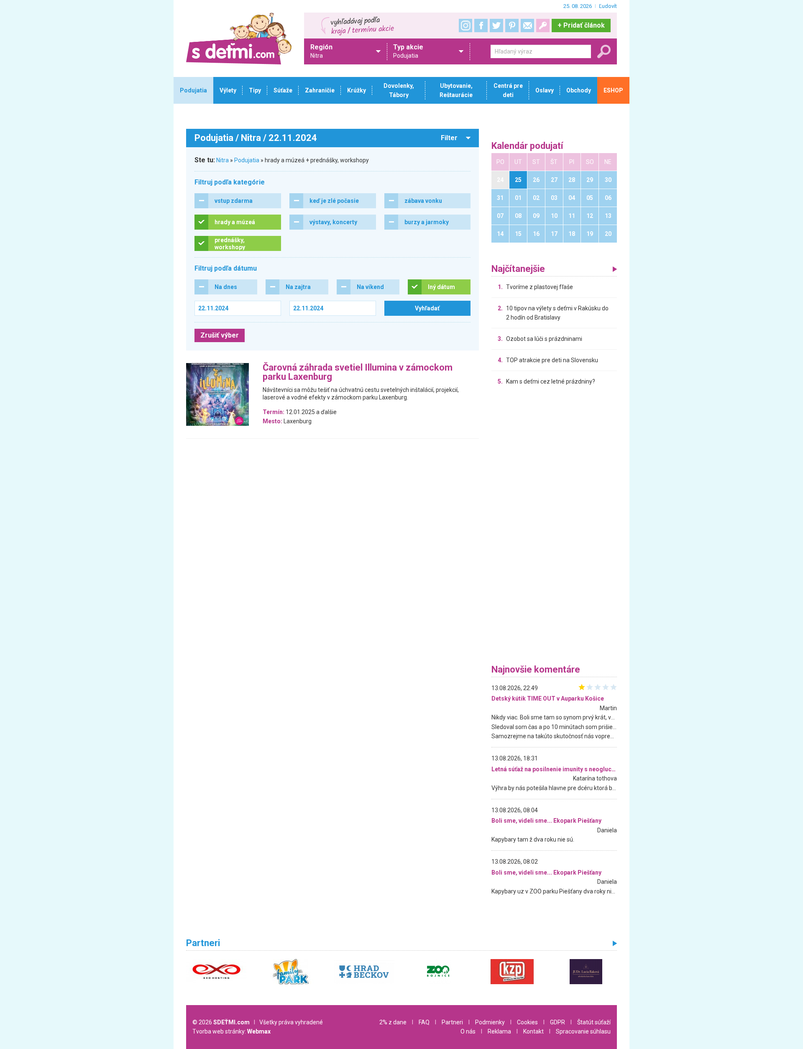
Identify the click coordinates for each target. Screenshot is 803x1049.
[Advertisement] (554, 527)
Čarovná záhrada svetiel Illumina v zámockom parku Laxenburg (358, 372)
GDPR (557, 1022)
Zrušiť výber (219, 335)
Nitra (222, 160)
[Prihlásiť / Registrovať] (543, 25)
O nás (468, 1031)
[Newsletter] (527, 25)
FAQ (424, 1022)
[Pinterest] (512, 25)
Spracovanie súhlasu (583, 1031)
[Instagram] (465, 25)
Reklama (499, 1031)
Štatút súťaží (594, 1022)
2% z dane (393, 1022)
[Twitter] (496, 25)
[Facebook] (481, 25)
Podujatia (246, 160)
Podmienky (490, 1022)
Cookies (527, 1022)
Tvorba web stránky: (231, 1031)
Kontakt (533, 1031)
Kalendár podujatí (527, 146)
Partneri (452, 1022)
